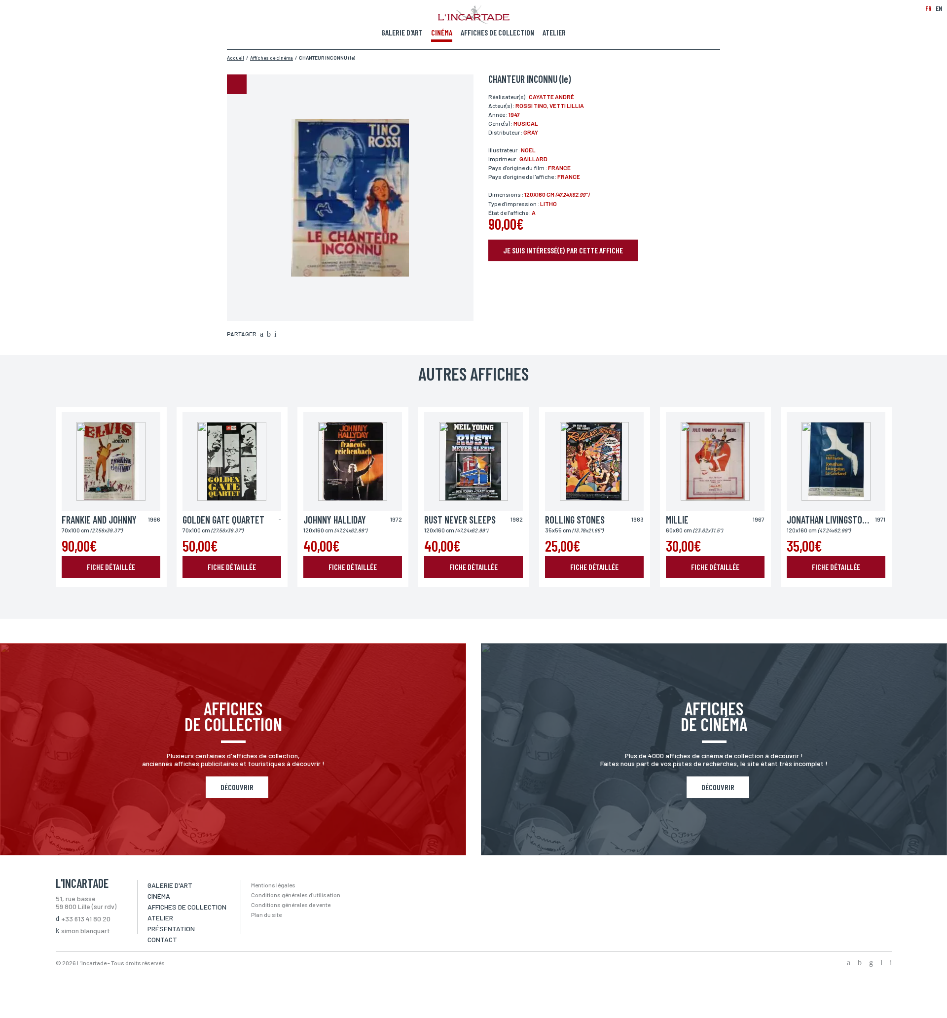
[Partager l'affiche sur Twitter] (269, 334)
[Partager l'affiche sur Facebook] (261, 334)
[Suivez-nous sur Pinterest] (891, 963)
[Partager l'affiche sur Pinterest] (275, 334)
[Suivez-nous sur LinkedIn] (881, 963)
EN (939, 8)
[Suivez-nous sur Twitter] (860, 963)
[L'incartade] (474, 21)
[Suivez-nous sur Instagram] (871, 963)
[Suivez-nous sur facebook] (848, 963)
